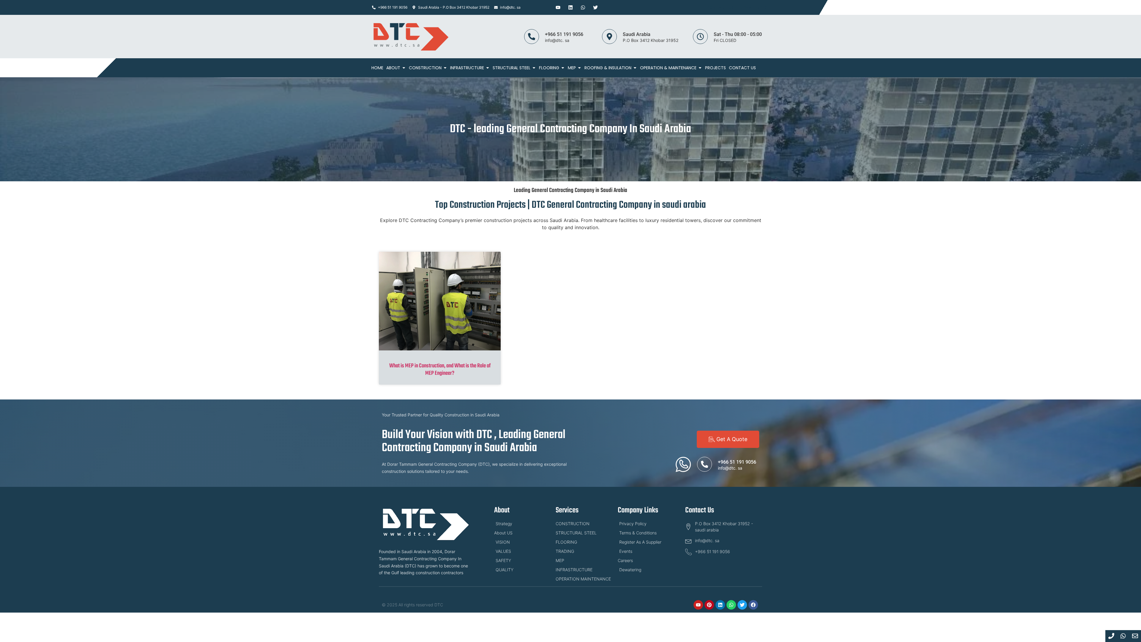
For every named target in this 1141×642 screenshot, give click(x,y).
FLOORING (549, 68)
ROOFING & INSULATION (607, 68)
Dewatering (753, 7)
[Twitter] (595, 7)
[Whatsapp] (583, 7)
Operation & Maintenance (668, 68)
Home (377, 68)
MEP (572, 68)
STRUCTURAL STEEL (511, 68)
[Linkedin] (570, 7)
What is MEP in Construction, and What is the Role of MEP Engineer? (440, 369)
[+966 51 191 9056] (531, 36)
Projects (715, 68)
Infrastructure (467, 68)
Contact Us (720, 7)
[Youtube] (558, 7)
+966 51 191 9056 (564, 34)
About (393, 68)
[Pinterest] (709, 605)
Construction (425, 68)
